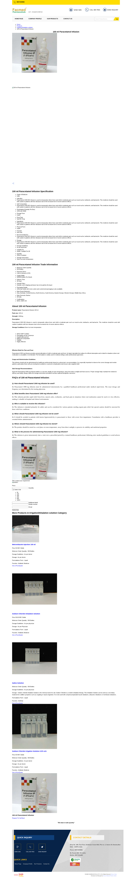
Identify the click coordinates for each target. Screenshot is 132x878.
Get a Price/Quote (17, 565)
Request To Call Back (18, 818)
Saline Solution (18, 683)
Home (18, 24)
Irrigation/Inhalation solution (25, 27)
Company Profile (35, 18)
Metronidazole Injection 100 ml (24, 544)
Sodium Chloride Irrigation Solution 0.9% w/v (29, 751)
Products (19, 26)
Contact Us (67, 18)
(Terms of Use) (114, 874)
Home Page (19, 18)
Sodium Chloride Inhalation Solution (26, 614)
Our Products (52, 18)
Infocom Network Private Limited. (110, 875)
